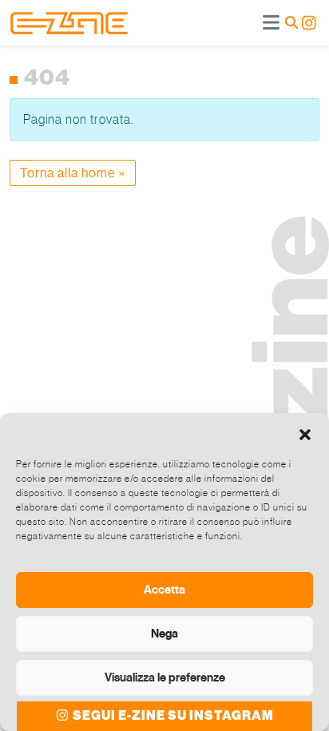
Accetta (164, 589)
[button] (305, 433)
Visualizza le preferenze (165, 677)
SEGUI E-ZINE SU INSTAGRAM (172, 716)
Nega (164, 633)
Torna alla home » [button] (72, 173)
